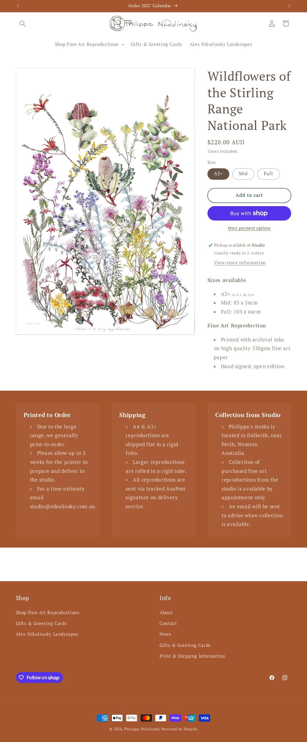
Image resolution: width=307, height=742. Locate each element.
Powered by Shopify (180, 729)
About (166, 612)
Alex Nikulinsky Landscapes (47, 634)
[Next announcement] (289, 6)
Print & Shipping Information (192, 656)
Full (268, 173)
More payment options (249, 228)
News (165, 634)
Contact (168, 623)
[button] (23, 23)
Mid (243, 173)
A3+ (218, 173)
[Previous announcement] (17, 6)
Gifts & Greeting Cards (41, 623)
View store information (240, 263)
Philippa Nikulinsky (142, 729)
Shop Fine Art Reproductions (48, 612)
